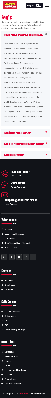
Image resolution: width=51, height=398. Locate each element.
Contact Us (9, 352)
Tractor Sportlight (12, 312)
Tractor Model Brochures (15, 370)
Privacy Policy (10, 379)
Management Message (14, 234)
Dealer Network (11, 356)
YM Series (9, 289)
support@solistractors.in (21, 200)
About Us (9, 229)
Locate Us (9, 374)
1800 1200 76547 (20, 172)
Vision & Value (11, 247)
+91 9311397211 (19, 183)
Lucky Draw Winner (13, 383)
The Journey (10, 238)
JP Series (9, 280)
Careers (8, 365)
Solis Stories (10, 316)
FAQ (6, 325)
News (7, 321)
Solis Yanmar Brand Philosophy (18, 243)
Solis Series (10, 285)
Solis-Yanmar (24, 394)
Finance (8, 361)
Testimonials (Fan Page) (15, 330)
